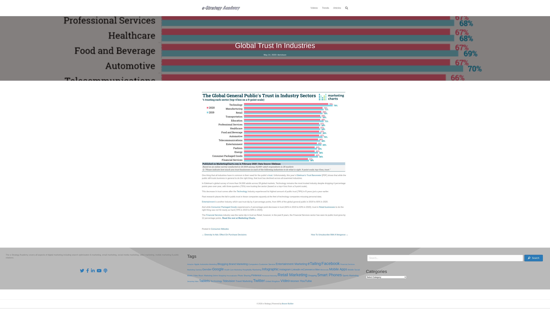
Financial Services (214, 215)
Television (229, 281)
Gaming (199, 270)
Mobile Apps (338, 269)
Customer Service (267, 264)
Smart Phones (329, 275)
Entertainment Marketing (291, 264)
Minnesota (324, 270)
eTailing (314, 263)
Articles (337, 8)
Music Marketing (205, 276)
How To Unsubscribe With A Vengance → (329, 234)
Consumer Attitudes (220, 229)
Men (317, 269)
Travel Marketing (244, 281)
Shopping (312, 275)
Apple (196, 264)
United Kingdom (272, 281)
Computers (253, 264)
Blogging (222, 264)
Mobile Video (192, 276)
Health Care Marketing (233, 270)
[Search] (345, 8)
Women (294, 281)
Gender (207, 269)
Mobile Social (354, 270)
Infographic (270, 269)
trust (270, 175)
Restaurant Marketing (269, 276)
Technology (242, 191)
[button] (533, 258)
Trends (325, 8)
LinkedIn (295, 269)
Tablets (204, 281)
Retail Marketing (292, 274)
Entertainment (208, 202)
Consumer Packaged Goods (224, 207)
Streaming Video (193, 281)
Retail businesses (327, 207)
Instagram (285, 269)
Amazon (190, 264)
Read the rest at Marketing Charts (238, 218)
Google (218, 269)
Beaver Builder (287, 304)
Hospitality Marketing (251, 270)
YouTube (306, 281)
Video (285, 281)
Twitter (259, 280)
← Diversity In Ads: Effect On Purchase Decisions (224, 234)
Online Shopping (219, 276)
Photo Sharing (244, 275)
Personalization (232, 276)
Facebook (330, 263)
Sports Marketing (350, 275)
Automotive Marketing (208, 264)
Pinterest (256, 275)
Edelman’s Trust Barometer (309, 175)
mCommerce (308, 269)
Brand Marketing (238, 264)
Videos (314, 8)
